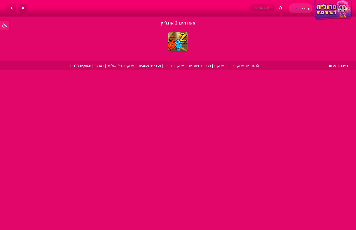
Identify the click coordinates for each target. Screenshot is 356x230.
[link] (4, 25)
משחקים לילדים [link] (80, 65)
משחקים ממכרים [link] (200, 65)
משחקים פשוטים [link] (150, 65)
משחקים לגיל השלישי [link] (121, 65)
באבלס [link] (99, 65)
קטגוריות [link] (305, 8)
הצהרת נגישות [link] (338, 65)
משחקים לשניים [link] (174, 65)
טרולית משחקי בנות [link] (242, 65)
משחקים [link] (219, 65)
